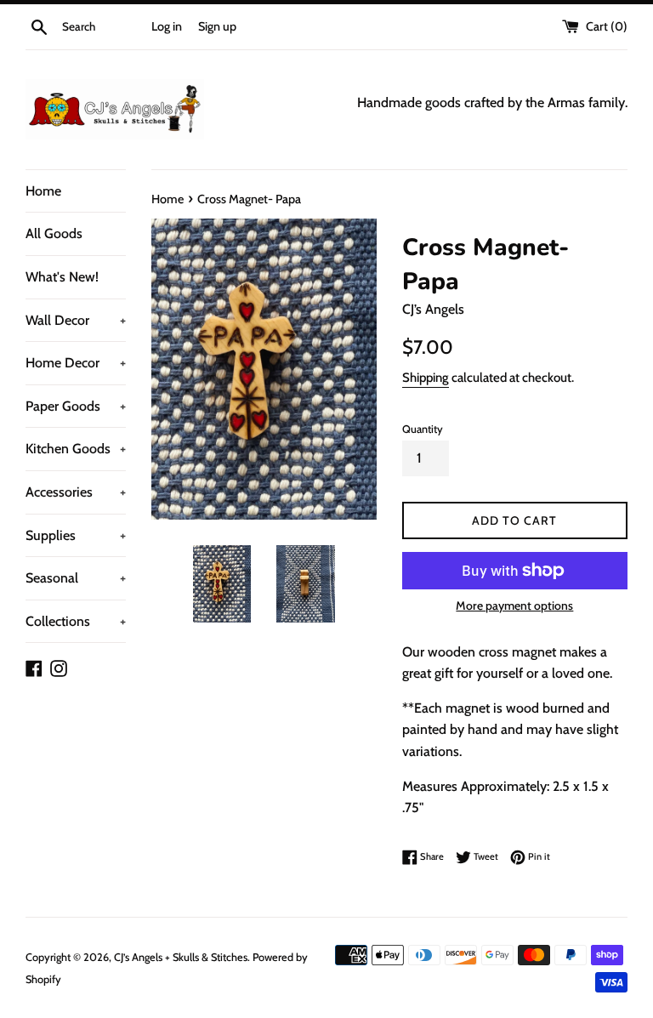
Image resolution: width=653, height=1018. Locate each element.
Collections (76, 621)
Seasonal (76, 578)
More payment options (514, 605)
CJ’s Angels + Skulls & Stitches (180, 957)
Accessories (76, 492)
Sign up (217, 26)
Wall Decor (76, 320)
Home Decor (76, 363)
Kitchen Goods (76, 449)
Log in (166, 26)
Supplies (76, 535)
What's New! (62, 277)
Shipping (425, 377)
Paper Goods (76, 406)
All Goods (54, 233)
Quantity (422, 429)
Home (43, 191)
